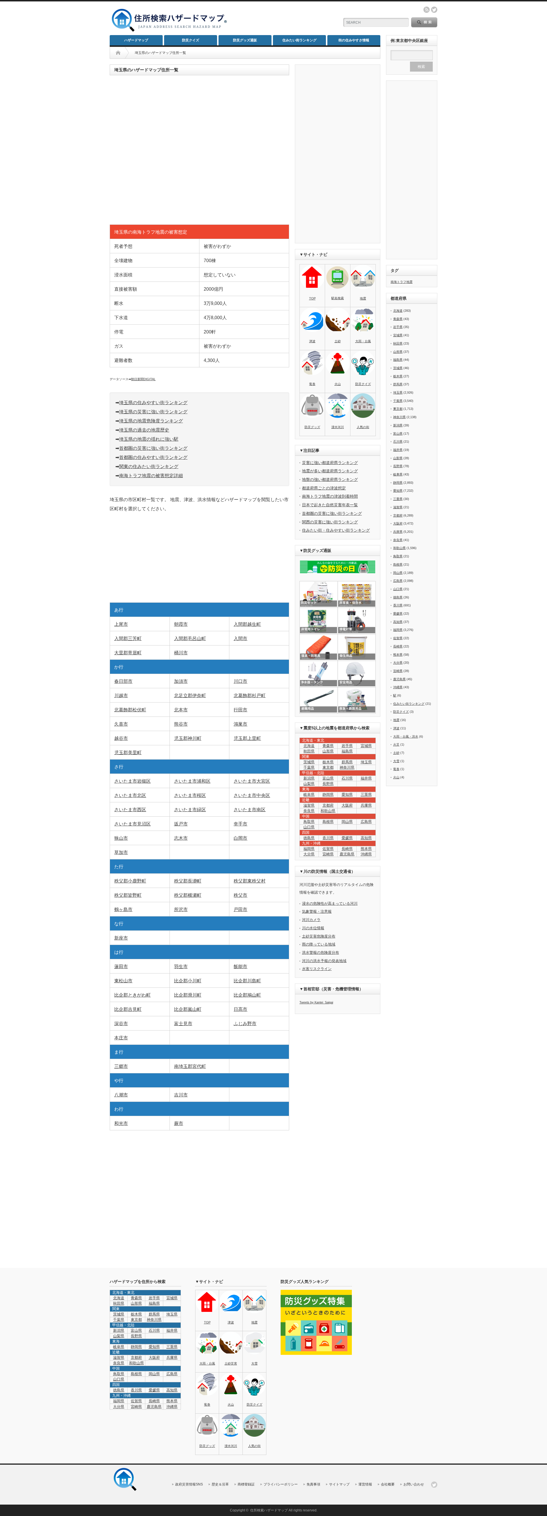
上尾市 (121, 624)
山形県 (328, 751)
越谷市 (121, 738)
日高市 (240, 1009)
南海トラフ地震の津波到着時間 (330, 496)
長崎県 (347, 849)
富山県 (328, 778)
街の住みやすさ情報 (353, 40)
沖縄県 (398, 687)
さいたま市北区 (130, 795)
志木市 (181, 838)
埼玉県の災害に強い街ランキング (153, 411)
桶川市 (181, 652)
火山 (337, 384)
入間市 (240, 638)
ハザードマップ (136, 40)
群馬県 (347, 762)
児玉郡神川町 (187, 738)
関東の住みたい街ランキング (148, 466)
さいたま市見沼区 (132, 823)
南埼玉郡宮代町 (190, 1066)
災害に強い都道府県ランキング (330, 462)
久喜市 (121, 724)
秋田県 (309, 751)
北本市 (181, 709)
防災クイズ (190, 40)
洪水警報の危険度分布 (320, 952)
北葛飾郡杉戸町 (250, 695)
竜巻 (312, 384)
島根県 (328, 821)
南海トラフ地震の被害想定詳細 (151, 475)
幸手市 (240, 823)
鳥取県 (309, 821)
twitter (434, 10)
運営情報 (365, 1484)
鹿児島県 (347, 854)
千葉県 (309, 767)
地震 (363, 298)
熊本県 (366, 849)
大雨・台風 (363, 341)
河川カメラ (311, 920)
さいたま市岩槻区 (132, 781)
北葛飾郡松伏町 (130, 709)
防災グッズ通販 (245, 40)
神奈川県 (347, 767)
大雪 (396, 761)
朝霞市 (181, 624)
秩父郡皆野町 (128, 895)
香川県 (328, 838)
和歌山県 (328, 811)
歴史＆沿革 (220, 1484)
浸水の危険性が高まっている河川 (330, 903)
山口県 (309, 827)
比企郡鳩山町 (247, 995)
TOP (312, 298)
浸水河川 (337, 427)
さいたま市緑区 (190, 809)
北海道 (309, 746)
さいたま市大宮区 (252, 781)
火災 (396, 744)
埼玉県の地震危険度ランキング (151, 420)
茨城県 (309, 762)
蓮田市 (121, 966)
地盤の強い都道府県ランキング (330, 479)
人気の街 (363, 427)
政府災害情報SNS (189, 1484)
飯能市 (240, 966)
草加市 (121, 852)
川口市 (240, 681)
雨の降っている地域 (318, 944)
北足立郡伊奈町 (190, 695)
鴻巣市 (240, 724)
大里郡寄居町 (128, 652)
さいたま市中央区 (252, 795)
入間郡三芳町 (128, 638)
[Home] (118, 52)
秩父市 (240, 895)
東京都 (328, 767)
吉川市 (181, 1094)
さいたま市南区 (250, 809)
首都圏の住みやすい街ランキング (153, 457)
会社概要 (388, 1484)
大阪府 (347, 805)
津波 (312, 341)
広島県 (366, 821)
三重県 (366, 794)
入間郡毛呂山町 (190, 638)
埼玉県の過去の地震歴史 (144, 430)
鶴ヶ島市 (123, 909)
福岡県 (309, 849)
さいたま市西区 (130, 809)
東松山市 (123, 980)
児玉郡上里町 (247, 738)
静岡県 (328, 794)
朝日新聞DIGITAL (143, 379)
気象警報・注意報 (317, 911)
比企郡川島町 (247, 980)
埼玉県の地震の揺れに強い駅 (148, 439)
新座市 (121, 938)
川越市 (121, 695)
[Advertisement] (282, 18)
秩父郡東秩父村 (250, 881)
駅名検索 (337, 298)
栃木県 (328, 762)
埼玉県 (366, 762)
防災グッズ (312, 427)
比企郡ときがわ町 (132, 995)
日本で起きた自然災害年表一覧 (330, 505)
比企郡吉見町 (128, 1009)
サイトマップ (339, 1484)
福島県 (347, 751)
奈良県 (309, 811)
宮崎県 (328, 854)
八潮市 (121, 1094)
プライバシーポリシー (281, 1484)
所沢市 (181, 909)
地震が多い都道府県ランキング (330, 471)
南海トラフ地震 (402, 282)
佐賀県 (328, 849)
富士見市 (183, 1023)
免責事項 (313, 1484)
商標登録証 (246, 1484)
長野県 (328, 784)
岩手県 (347, 746)
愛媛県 (347, 838)
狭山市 (121, 838)
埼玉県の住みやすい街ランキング (153, 402)
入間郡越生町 (247, 624)
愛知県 (347, 794)
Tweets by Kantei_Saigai (316, 1002)
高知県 (366, 838)
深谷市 (121, 1023)
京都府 (328, 805)
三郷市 (121, 1066)
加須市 (181, 681)
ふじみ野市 (245, 1023)
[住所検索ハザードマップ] (169, 31)
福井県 (366, 778)
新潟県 (309, 778)
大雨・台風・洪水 (405, 736)
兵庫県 (366, 805)
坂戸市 (181, 823)
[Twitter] (434, 1484)
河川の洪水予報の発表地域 (324, 961)
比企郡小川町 (187, 980)
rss (426, 10)
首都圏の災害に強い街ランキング (153, 448)
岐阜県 (309, 794)
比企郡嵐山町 (187, 1009)
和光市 (121, 1123)
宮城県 (366, 746)
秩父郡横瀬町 (187, 895)
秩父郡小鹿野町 (130, 881)
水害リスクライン (317, 969)
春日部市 (123, 681)
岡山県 (347, 821)
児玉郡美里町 (128, 752)
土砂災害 (230, 1363)
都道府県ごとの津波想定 (324, 488)
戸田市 (240, 909)
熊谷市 (181, 724)
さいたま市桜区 (190, 795)
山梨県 (309, 784)
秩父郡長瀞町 (187, 881)
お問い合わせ (413, 1484)
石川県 (347, 778)
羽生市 (181, 966)
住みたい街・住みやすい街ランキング (336, 530)
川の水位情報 (313, 928)
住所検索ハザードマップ (269, 1510)
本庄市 (121, 1037)
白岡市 (240, 838)
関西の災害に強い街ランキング (330, 522)
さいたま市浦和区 (192, 781)
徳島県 (309, 838)
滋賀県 (309, 805)
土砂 (337, 341)
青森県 (328, 746)
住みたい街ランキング (299, 40)
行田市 (240, 709)
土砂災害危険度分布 (318, 936)
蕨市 (178, 1123)
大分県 (309, 854)
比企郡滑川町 (187, 995)
